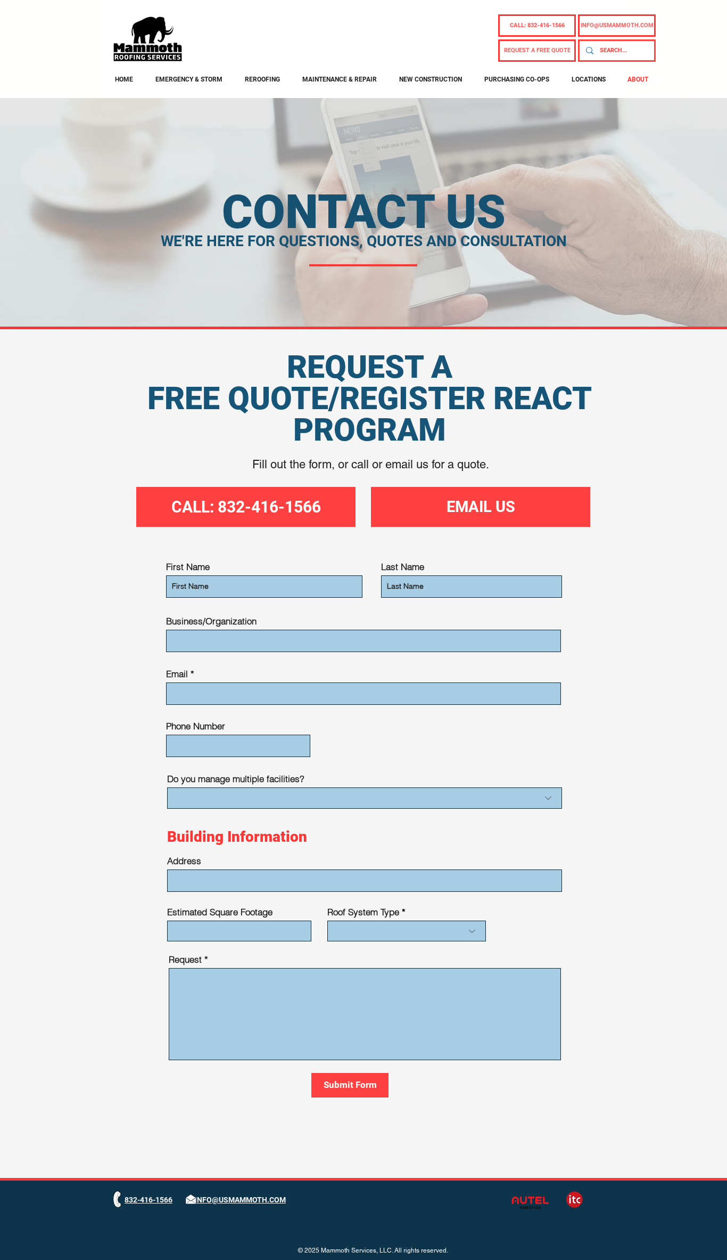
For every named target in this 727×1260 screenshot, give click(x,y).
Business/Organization (211, 620)
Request (185, 959)
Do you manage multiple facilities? (235, 778)
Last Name (402, 566)
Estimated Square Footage (219, 911)
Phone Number (195, 725)
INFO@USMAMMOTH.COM (240, 1200)
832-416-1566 (148, 1200)
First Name (188, 566)
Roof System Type (363, 911)
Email (177, 673)
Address (184, 860)
